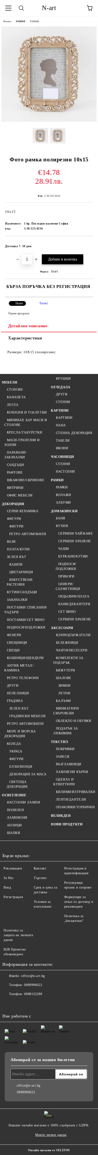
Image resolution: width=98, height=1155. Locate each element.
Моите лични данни (51, 1135)
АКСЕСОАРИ (62, 628)
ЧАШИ (63, 549)
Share (19, 303)
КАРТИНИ (60, 410)
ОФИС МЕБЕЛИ (20, 495)
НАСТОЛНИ (65, 471)
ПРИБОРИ (66, 576)
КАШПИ (15, 564)
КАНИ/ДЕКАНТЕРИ (74, 604)
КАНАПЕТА (16, 397)
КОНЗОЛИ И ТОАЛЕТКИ (27, 412)
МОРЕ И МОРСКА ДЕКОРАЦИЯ (20, 734)
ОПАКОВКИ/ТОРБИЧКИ (75, 807)
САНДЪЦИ (15, 465)
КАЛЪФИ (63, 701)
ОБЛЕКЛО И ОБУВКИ (73, 721)
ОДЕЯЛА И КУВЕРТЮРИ (64, 782)
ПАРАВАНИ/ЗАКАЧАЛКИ (15, 455)
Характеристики (25, 338)
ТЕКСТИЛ (59, 742)
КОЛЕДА (14, 744)
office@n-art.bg (33, 976)
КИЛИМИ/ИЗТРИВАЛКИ (75, 792)
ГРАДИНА (15, 701)
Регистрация (13, 897)
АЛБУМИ (63, 502)
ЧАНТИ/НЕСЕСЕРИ (71, 650)
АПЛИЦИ (14, 825)
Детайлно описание (28, 325)
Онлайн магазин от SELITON (49, 1150)
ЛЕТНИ (64, 693)
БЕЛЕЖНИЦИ (67, 642)
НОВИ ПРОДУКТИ (67, 824)
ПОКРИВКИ (65, 749)
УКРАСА (15, 751)
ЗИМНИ (64, 685)
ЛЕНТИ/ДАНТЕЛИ (71, 799)
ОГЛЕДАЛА (60, 387)
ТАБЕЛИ (63, 440)
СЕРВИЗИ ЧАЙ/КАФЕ (75, 533)
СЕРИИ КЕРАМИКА (22, 511)
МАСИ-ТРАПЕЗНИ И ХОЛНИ (22, 442)
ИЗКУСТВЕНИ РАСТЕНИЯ (19, 582)
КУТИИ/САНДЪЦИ (22, 592)
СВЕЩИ (13, 650)
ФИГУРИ (14, 519)
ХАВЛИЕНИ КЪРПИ (72, 772)
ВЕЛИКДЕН (61, 816)
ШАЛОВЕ (63, 678)
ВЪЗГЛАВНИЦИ (68, 764)
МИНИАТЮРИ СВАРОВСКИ (66, 711)
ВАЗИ (11, 541)
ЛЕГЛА (12, 405)
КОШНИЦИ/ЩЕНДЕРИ (25, 658)
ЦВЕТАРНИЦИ (21, 572)
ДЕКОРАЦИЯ (13, 504)
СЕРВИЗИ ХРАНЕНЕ (74, 541)
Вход (7, 887)
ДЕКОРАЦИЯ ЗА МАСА (27, 774)
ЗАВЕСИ (62, 756)
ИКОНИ (62, 448)
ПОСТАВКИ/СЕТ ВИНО (25, 620)
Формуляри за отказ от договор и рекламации (78, 901)
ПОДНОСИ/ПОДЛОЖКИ (26, 627)
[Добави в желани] (86, 244)
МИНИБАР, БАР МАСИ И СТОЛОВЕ (25, 422)
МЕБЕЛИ (9, 382)
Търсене (40, 878)
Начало (7, 21)
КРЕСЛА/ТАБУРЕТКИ (24, 432)
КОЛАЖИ (63, 495)
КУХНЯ (62, 526)
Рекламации (13, 868)
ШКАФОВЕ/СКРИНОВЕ (25, 480)
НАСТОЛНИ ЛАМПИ (23, 802)
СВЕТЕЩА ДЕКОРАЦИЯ (17, 784)
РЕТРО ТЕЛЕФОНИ (23, 678)
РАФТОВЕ (15, 472)
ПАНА (61, 425)
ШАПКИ (13, 833)
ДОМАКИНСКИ (64, 511)
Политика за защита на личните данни (18, 935)
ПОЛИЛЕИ (15, 810)
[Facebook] (8, 1003)
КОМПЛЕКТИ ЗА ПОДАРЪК (68, 660)
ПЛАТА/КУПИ (18, 549)
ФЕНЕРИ (14, 635)
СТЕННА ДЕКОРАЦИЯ (74, 433)
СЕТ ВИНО (67, 611)
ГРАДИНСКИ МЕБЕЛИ (27, 716)
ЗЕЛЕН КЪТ (16, 557)
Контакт (40, 868)
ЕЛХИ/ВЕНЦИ (20, 766)
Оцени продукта (18, 313)
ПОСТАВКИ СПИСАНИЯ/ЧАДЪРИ (25, 610)
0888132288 (33, 994)
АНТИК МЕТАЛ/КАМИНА (18, 668)
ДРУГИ (12, 685)
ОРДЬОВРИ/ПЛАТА (73, 596)
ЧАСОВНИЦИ (62, 457)
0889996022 (33, 985)
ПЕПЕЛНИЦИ (18, 693)
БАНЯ (60, 518)
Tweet (43, 303)
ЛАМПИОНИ (17, 817)
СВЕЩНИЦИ (17, 642)
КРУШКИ (63, 378)
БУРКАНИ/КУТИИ (73, 556)
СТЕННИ (63, 402)
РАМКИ (20, 21)
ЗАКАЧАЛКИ (17, 600)
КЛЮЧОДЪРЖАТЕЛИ (73, 635)
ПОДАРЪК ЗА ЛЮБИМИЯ (65, 731)
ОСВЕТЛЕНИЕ (14, 795)
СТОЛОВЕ (15, 389)
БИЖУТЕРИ (65, 670)
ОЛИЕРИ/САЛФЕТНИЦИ (68, 586)
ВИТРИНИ (15, 488)
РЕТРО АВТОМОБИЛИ (27, 534)
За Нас (9, 878)
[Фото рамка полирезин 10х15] (49, 121)
